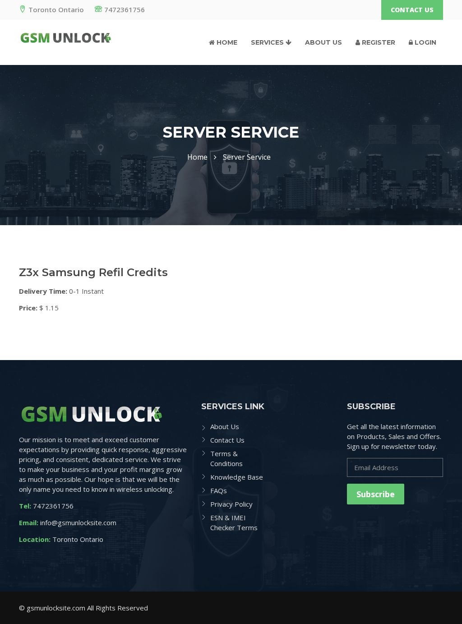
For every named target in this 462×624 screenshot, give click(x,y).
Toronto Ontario (56, 9)
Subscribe (375, 494)
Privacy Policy (231, 503)
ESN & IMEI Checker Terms (234, 522)
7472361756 (124, 9)
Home (226, 42)
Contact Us (412, 9)
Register (377, 42)
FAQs (218, 490)
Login (424, 42)
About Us (323, 42)
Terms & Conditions (226, 458)
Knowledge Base (236, 476)
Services (268, 42)
